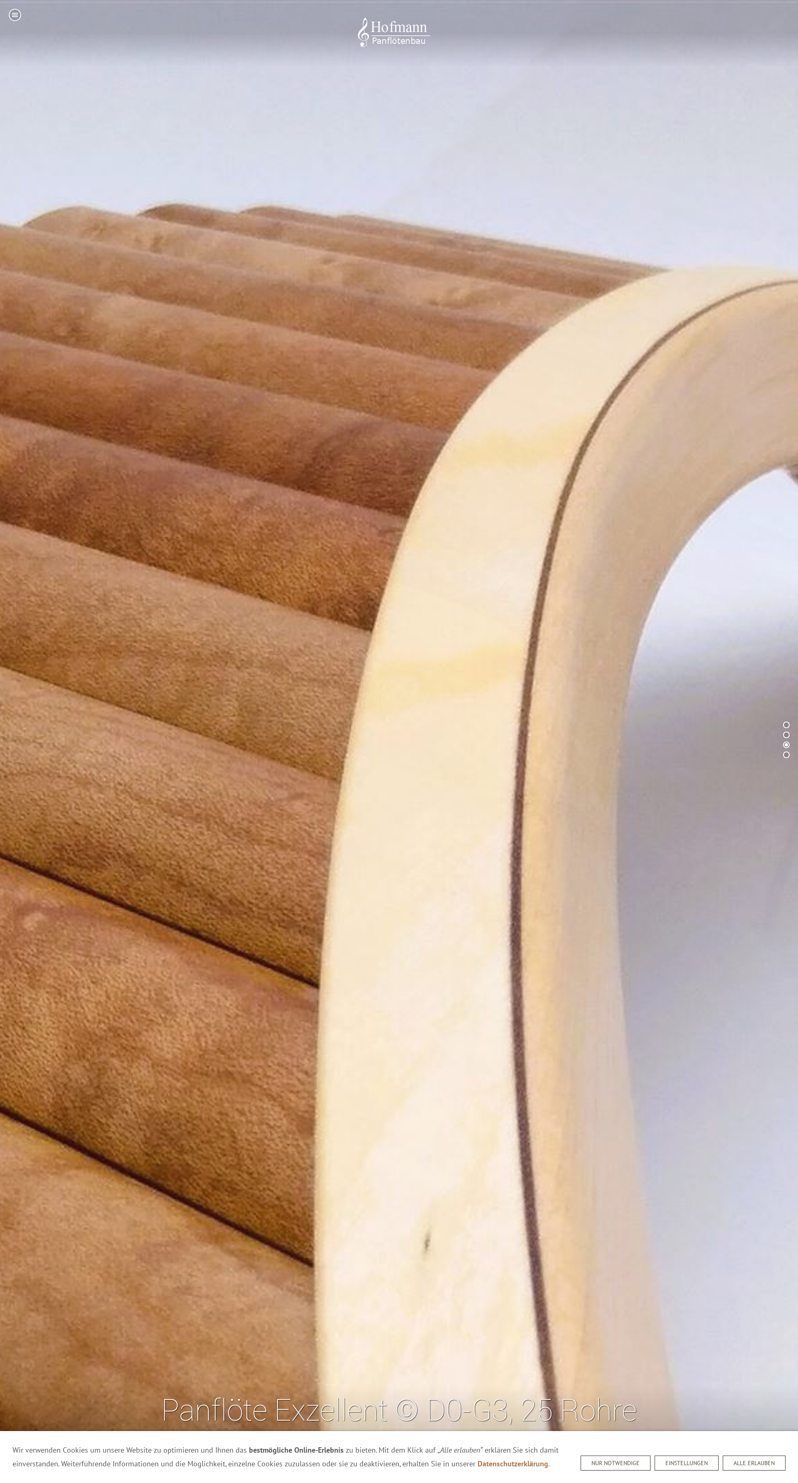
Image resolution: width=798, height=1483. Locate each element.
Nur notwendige (615, 1463)
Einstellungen (686, 1463)
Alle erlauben (754, 1463)
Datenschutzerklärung (513, 1463)
